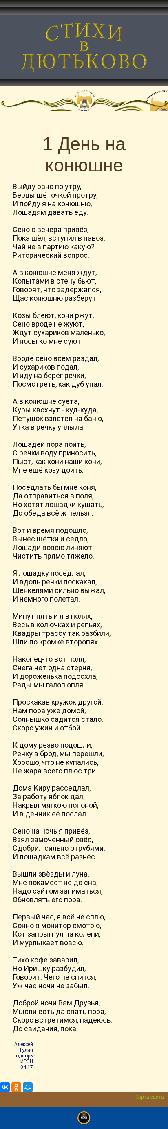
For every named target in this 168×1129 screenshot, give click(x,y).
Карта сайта (149, 1097)
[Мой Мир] (28, 1087)
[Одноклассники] (16, 1087)
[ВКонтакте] (5, 1087)
